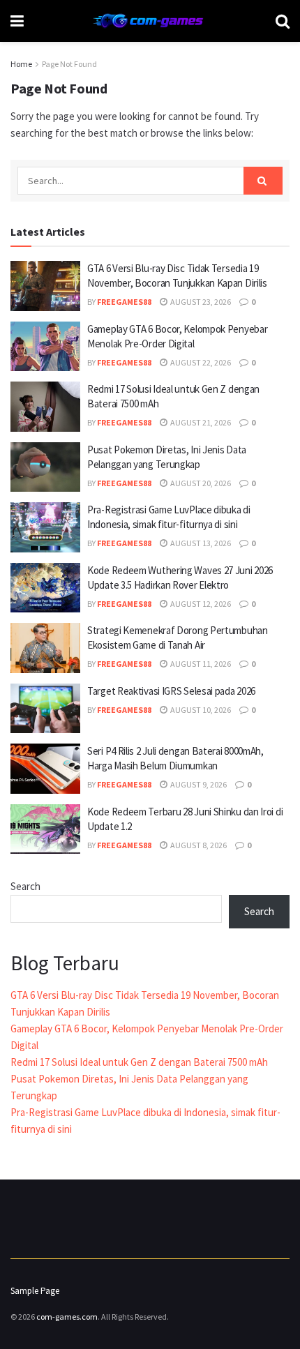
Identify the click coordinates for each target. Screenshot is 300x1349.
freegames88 (124, 301)
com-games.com (67, 1316)
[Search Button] (263, 181)
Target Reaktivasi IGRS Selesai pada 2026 (171, 691)
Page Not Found (69, 64)
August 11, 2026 (200, 663)
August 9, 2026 (198, 784)
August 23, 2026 (200, 301)
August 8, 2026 (198, 845)
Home (21, 64)
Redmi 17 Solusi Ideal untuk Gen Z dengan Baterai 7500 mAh (139, 1062)
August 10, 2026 (200, 709)
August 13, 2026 (200, 543)
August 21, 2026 (200, 422)
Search (25, 886)
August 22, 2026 (200, 362)
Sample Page (34, 1291)
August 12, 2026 (200, 603)
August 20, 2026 (200, 483)
